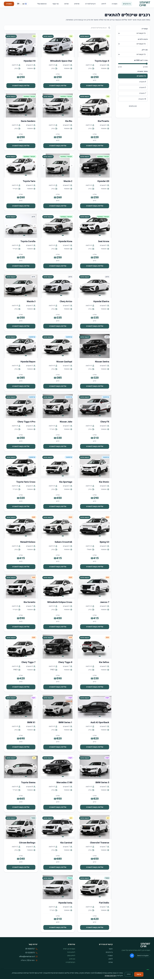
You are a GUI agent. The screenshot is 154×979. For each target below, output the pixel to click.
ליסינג (103, 4)
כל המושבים (141, 76)
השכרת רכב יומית (69, 949)
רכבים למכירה (90, 4)
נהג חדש (72, 959)
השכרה (114, 4)
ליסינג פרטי (71, 952)
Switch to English (143, 956)
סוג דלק (145, 50)
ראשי (111, 949)
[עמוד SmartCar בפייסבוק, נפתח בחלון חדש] (132, 955)
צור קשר (55, 4)
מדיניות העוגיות (110, 975)
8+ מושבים (142, 99)
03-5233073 (30, 953)
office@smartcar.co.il (27, 956)
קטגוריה (145, 29)
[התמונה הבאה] (80, 45)
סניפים (76, 4)
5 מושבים (142, 87)
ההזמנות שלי (42, 4)
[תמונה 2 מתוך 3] (20, 235)
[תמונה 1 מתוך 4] (99, 54)
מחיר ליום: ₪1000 (141, 60)
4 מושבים (142, 81)
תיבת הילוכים (143, 39)
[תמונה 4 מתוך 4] (89, 54)
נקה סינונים (133, 106)
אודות (66, 4)
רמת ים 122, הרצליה (28, 960)
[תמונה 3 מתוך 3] (17, 235)
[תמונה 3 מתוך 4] (93, 54)
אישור (139, 974)
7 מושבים (142, 93)
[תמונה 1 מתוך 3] (24, 235)
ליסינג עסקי (71, 955)
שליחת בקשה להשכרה (94, 85)
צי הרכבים (127, 4)
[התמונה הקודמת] (108, 45)
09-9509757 (30, 949)
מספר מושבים (143, 71)
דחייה (129, 974)
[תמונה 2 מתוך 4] (96, 54)
